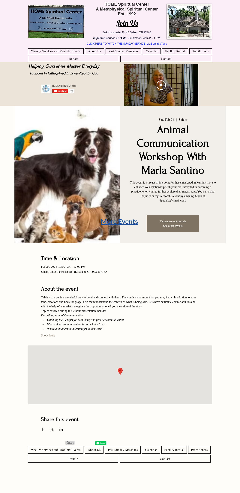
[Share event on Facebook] (43, 429)
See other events (172, 225)
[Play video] (161, 85)
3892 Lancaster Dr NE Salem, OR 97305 (127, 32)
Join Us (127, 23)
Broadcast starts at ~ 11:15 (144, 38)
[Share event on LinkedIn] (61, 429)
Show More (48, 335)
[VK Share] (89, 443)
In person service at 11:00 (109, 38)
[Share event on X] (52, 429)
